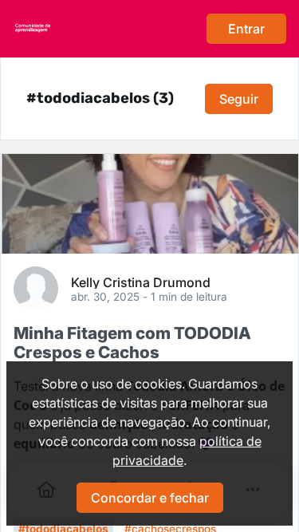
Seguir (238, 99)
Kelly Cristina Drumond (140, 281)
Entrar (246, 29)
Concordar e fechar (150, 498)
